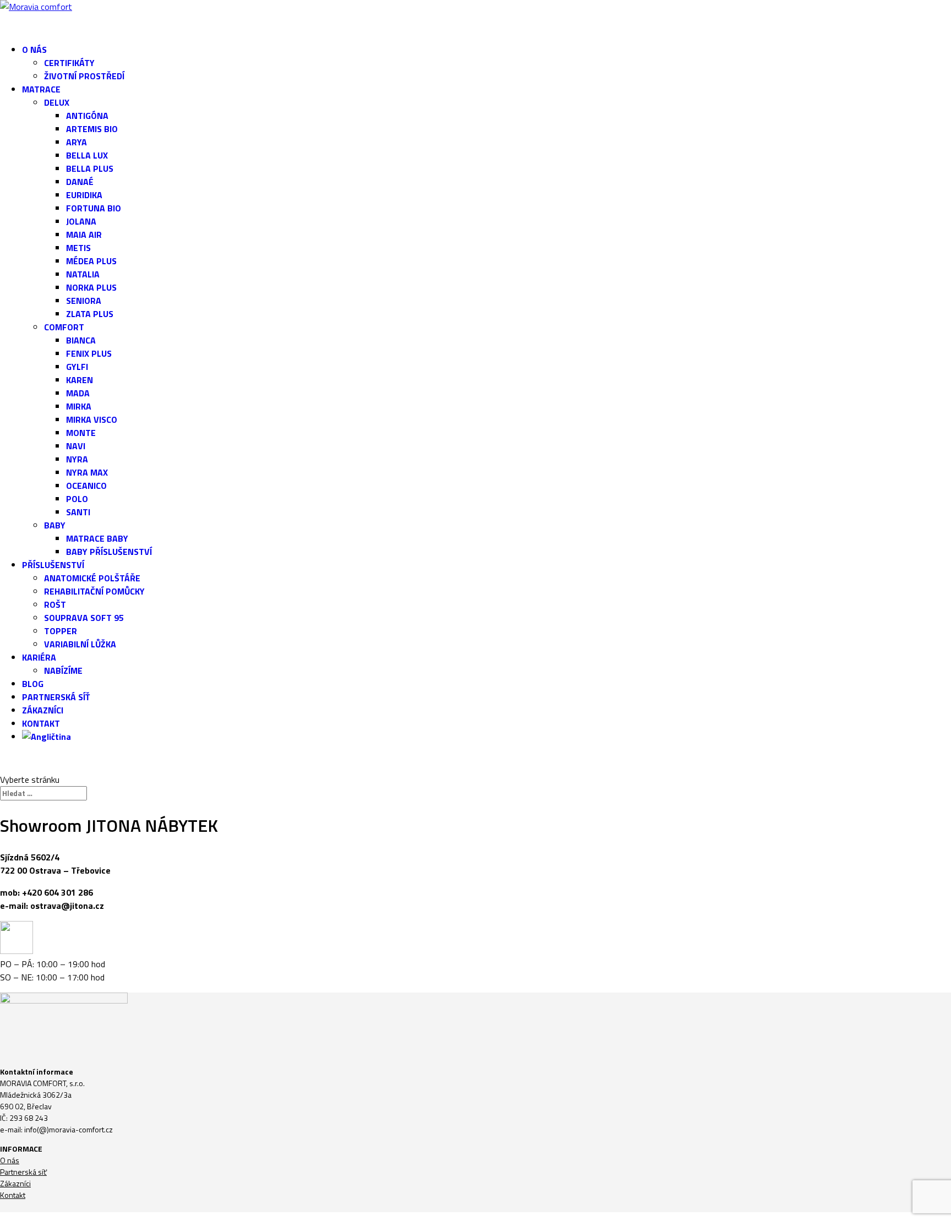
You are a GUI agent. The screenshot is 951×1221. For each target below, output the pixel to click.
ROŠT (55, 604)
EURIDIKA (84, 194)
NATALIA (83, 274)
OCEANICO (86, 485)
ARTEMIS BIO (92, 128)
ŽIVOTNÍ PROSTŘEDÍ (84, 76)
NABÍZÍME (63, 670)
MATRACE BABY (97, 538)
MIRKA (78, 406)
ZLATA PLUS (89, 313)
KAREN (79, 379)
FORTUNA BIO (93, 208)
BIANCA (81, 340)
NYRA (77, 459)
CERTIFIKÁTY (69, 62)
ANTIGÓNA (87, 115)
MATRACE (41, 89)
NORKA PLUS (91, 287)
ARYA (76, 142)
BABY (54, 525)
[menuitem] (486, 747)
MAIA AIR (84, 234)
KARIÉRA (39, 657)
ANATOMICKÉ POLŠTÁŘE (92, 578)
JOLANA (81, 221)
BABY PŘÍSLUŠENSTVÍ (109, 551)
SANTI (78, 512)
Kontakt (12, 1195)
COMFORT (64, 327)
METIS (78, 247)
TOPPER (60, 630)
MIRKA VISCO (91, 419)
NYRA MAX (87, 472)
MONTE (81, 432)
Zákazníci (15, 1183)
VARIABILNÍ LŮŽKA (80, 644)
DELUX (56, 102)
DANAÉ (80, 181)
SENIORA (83, 300)
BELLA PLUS (89, 168)
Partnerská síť (23, 1172)
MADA (78, 393)
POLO (77, 498)
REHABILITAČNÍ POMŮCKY (94, 591)
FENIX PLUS (89, 353)
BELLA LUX (87, 155)
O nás (9, 1160)
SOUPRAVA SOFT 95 (84, 617)
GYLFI (77, 366)
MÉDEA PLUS (91, 261)
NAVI (75, 446)
